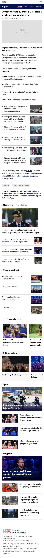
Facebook (23, 196)
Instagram (37, 196)
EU (26, 6)
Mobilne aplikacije (28, 551)
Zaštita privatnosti (31, 548)
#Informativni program (21, 185)
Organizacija (14, 544)
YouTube (10, 198)
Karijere (22, 544)
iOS (24, 193)
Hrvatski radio (14, 546)
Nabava (5, 546)
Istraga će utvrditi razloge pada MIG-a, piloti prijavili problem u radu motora (14, 119)
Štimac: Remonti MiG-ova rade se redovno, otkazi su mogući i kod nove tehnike (15, 160)
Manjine (38, 6)
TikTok (4, 198)
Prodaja (36, 544)
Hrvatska (19, 6)
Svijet (31, 6)
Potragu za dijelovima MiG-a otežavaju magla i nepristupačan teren (15, 108)
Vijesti (5, 6)
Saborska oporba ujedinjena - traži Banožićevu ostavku (15, 149)
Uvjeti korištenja (8, 551)
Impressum (6, 553)
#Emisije (6, 185)
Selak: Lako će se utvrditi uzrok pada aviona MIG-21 (14, 138)
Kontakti (18, 551)
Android (30, 193)
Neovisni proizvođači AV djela (13, 548)
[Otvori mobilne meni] (40, 2)
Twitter (30, 196)
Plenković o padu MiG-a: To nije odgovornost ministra (15, 128)
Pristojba (30, 544)
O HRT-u (6, 544)
